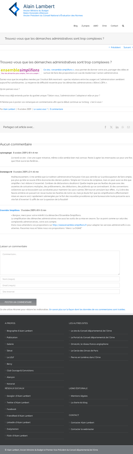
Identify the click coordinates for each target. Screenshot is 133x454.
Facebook (11, 409)
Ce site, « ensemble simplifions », (58, 69)
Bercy (9, 364)
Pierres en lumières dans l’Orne (86, 357)
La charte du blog (79, 402)
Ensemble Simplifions (10, 210)
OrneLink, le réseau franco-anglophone (89, 344)
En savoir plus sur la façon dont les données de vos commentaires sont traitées (87, 309)
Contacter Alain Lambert (82, 422)
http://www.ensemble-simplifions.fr (70, 225)
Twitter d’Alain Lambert (18, 402)
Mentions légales (79, 396)
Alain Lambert (9, 109)
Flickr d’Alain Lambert (17, 435)
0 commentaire (56, 109)
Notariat (11, 383)
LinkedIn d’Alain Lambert (18, 422)
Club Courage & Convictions (20, 370)
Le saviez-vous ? (41, 109)
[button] (123, 25)
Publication (12, 337)
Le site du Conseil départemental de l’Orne (91, 330)
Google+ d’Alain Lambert (19, 396)
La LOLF (10, 357)
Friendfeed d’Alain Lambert (20, 415)
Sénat (9, 350)
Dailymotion (13, 429)
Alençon (11, 377)
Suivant (127, 47)
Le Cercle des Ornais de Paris (84, 350)
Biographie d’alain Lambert (20, 330)
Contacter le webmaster (82, 429)
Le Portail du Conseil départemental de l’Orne (93, 337)
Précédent (116, 47)
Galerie (10, 344)
